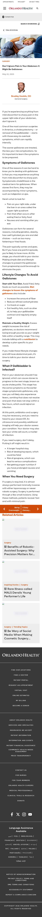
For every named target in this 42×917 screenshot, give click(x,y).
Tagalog (23, 857)
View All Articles (12, 30)
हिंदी (6, 849)
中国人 (16, 836)
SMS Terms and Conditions (21, 885)
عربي (9, 836)
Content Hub (9, 17)
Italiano (14, 849)
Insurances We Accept (21, 730)
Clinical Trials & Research (21, 796)
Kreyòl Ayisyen (20, 845)
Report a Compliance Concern (21, 895)
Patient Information (21, 735)
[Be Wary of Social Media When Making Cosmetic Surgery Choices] (21, 613)
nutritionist (29, 339)
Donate (21, 801)
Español (12, 857)
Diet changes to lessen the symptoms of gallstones (20, 290)
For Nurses (21, 775)
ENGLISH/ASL (27, 836)
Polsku (32, 849)
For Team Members (21, 780)
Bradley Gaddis (21, 96)
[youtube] (30, 815)
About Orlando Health (21, 720)
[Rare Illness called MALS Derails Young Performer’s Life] (21, 571)
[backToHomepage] (3, 17)
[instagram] (24, 815)
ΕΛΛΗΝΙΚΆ (31, 840)
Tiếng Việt (21, 861)
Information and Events (21, 740)
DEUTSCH (20, 840)
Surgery (6, 61)
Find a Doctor (21, 675)
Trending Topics (21, 627)
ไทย (31, 857)
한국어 (23, 849)
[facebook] (12, 815)
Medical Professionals (20, 790)
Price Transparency (21, 756)
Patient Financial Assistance (21, 745)
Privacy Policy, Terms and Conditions (21, 879)
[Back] (4, 8)
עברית (33, 845)
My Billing (21, 700)
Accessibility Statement (21, 890)
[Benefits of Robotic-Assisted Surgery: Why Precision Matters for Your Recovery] (21, 529)
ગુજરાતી (8, 845)
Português (15, 853)
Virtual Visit (21, 690)
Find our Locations (21, 670)
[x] (18, 815)
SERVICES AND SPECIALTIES (21, 725)
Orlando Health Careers (21, 785)
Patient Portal (21, 680)
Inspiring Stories (11, 585)
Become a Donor (21, 706)
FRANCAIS (9, 840)
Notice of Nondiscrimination (21, 874)
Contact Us (21, 770)
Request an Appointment (21, 685)
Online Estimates (21, 695)
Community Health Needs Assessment (21, 751)
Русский (27, 853)
